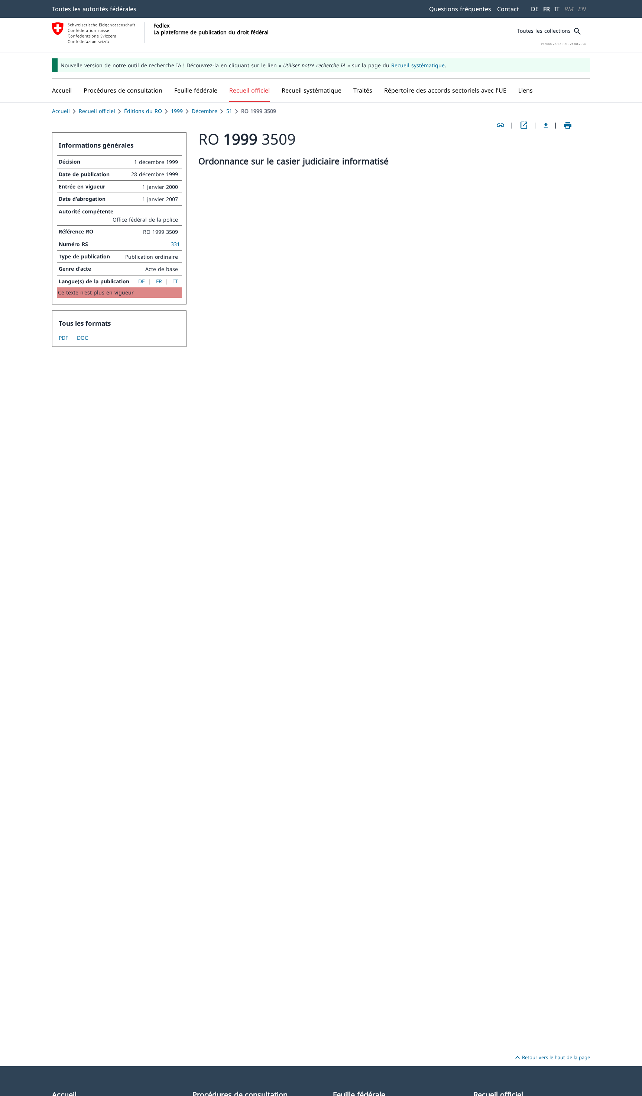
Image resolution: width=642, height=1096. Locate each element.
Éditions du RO (143, 111)
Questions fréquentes (460, 9)
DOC (82, 337)
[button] (123, 90)
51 (229, 111)
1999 (177, 111)
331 (175, 244)
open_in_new (523, 125)
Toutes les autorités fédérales (94, 9)
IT (557, 9)
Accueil (61, 111)
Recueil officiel (97, 111)
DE (535, 9)
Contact (508, 9)
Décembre (204, 111)
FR (546, 9)
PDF (63, 337)
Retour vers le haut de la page (551, 1057)
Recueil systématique (418, 65)
